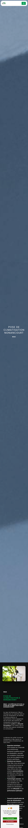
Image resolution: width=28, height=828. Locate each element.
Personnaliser (10, 824)
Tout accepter (10, 818)
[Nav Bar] (24, 3)
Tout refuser (10, 821)
